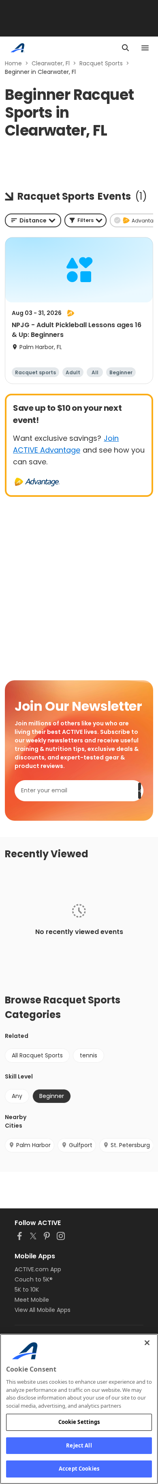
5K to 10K (27, 1290)
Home (13, 63)
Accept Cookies (79, 1468)
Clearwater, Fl (51, 63)
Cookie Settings (79, 1422)
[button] (85, 220)
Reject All (79, 1445)
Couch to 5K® (34, 1279)
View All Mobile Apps (42, 1310)
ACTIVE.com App (38, 1269)
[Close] (147, 1343)
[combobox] (33, 220)
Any (17, 1096)
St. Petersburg (130, 1145)
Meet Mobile (32, 1300)
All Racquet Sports (37, 1055)
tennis (88, 1055)
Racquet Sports (101, 63)
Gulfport (80, 1145)
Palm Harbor (33, 1145)
